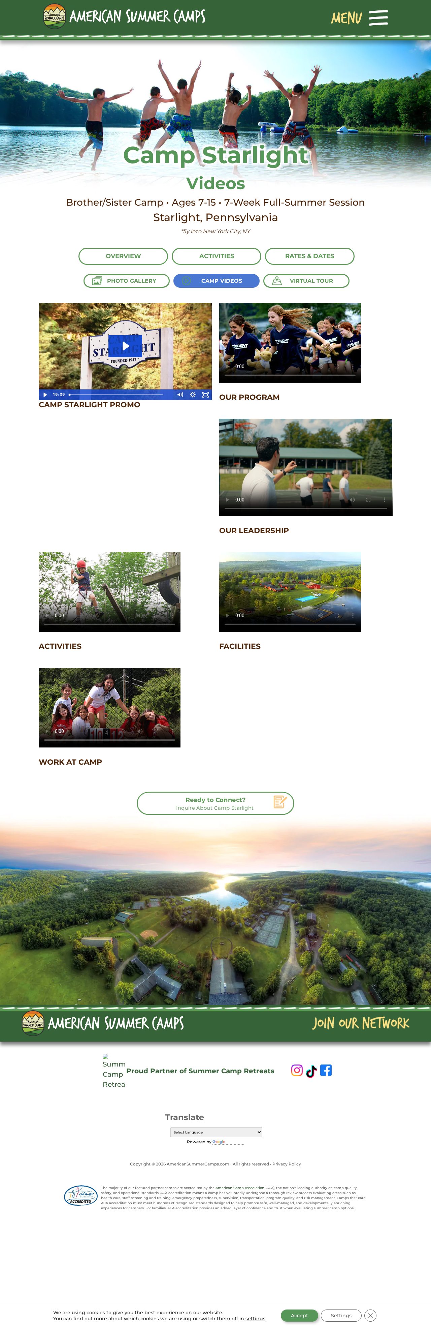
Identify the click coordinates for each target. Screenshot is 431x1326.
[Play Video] (45, 394)
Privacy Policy (286, 1163)
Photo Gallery (131, 281)
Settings (341, 1316)
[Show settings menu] (192, 394)
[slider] (120, 394)
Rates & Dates (309, 256)
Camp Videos (221, 281)
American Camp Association (240, 1188)
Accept (299, 1316)
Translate (235, 1141)
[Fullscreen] (205, 394)
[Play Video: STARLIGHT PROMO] (125, 346)
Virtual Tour (311, 281)
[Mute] (179, 394)
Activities (216, 256)
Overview (123, 256)
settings (255, 1319)
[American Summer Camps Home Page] (124, 16)
